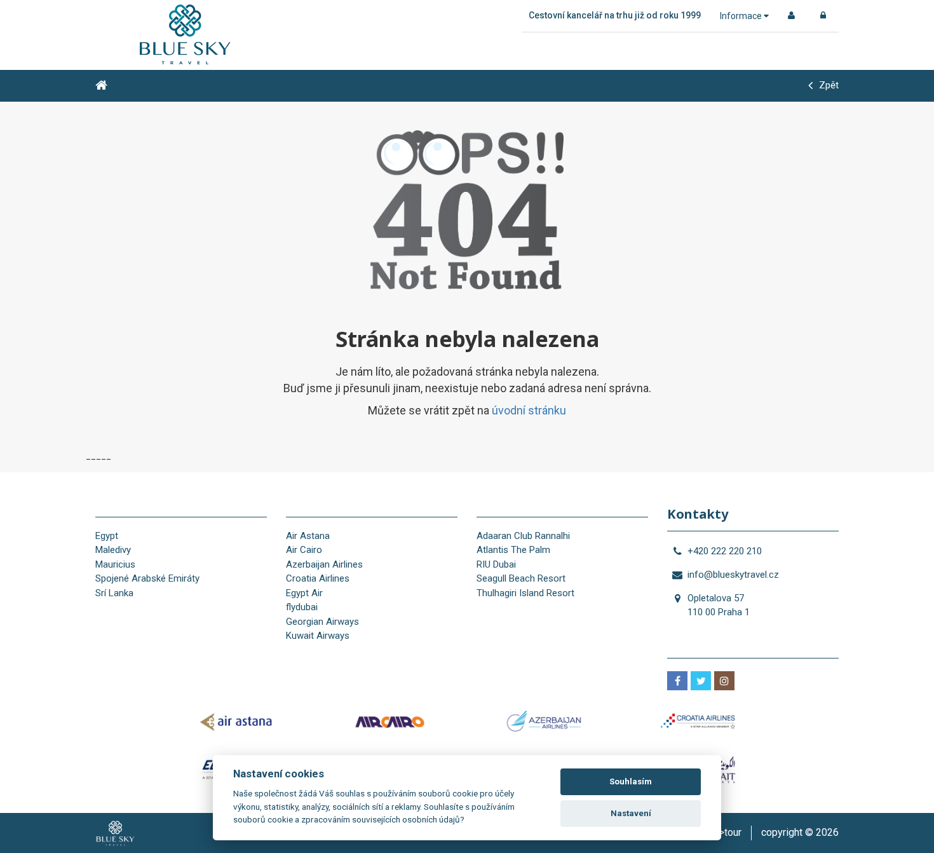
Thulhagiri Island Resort (525, 593)
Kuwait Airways (317, 635)
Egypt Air (304, 593)
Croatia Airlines (317, 578)
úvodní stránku (529, 410)
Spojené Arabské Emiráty (147, 578)
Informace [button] (742, 16)
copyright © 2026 (800, 832)
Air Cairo (304, 550)
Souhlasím (630, 781)
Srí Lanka (114, 593)
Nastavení (631, 813)
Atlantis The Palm (513, 550)
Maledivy (113, 550)
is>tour (726, 832)
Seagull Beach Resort (521, 578)
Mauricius (115, 564)
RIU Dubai (496, 564)
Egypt (106, 536)
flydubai (302, 607)
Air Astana (308, 536)
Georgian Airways (322, 621)
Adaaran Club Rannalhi (523, 536)
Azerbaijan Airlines (324, 564)
